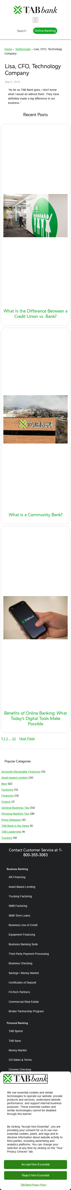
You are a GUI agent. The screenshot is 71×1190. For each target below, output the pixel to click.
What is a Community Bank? (36, 514)
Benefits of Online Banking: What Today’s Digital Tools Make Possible (35, 718)
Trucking (6, 837)
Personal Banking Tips (15, 813)
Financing (7, 795)
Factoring (7, 789)
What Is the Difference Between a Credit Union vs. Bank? (35, 314)
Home (8, 49)
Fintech (6, 801)
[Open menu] (35, 19)
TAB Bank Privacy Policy (34, 1184)
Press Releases (11, 819)
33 (14, 739)
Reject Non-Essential (35, 1175)
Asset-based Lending (14, 777)
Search (21, 31)
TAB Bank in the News (15, 825)
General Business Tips (15, 807)
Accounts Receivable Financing (20, 771)
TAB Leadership (11, 831)
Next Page (27, 739)
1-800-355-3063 (42, 852)
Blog (4, 783)
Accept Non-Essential (35, 1164)
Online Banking (45, 30)
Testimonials (23, 49)
